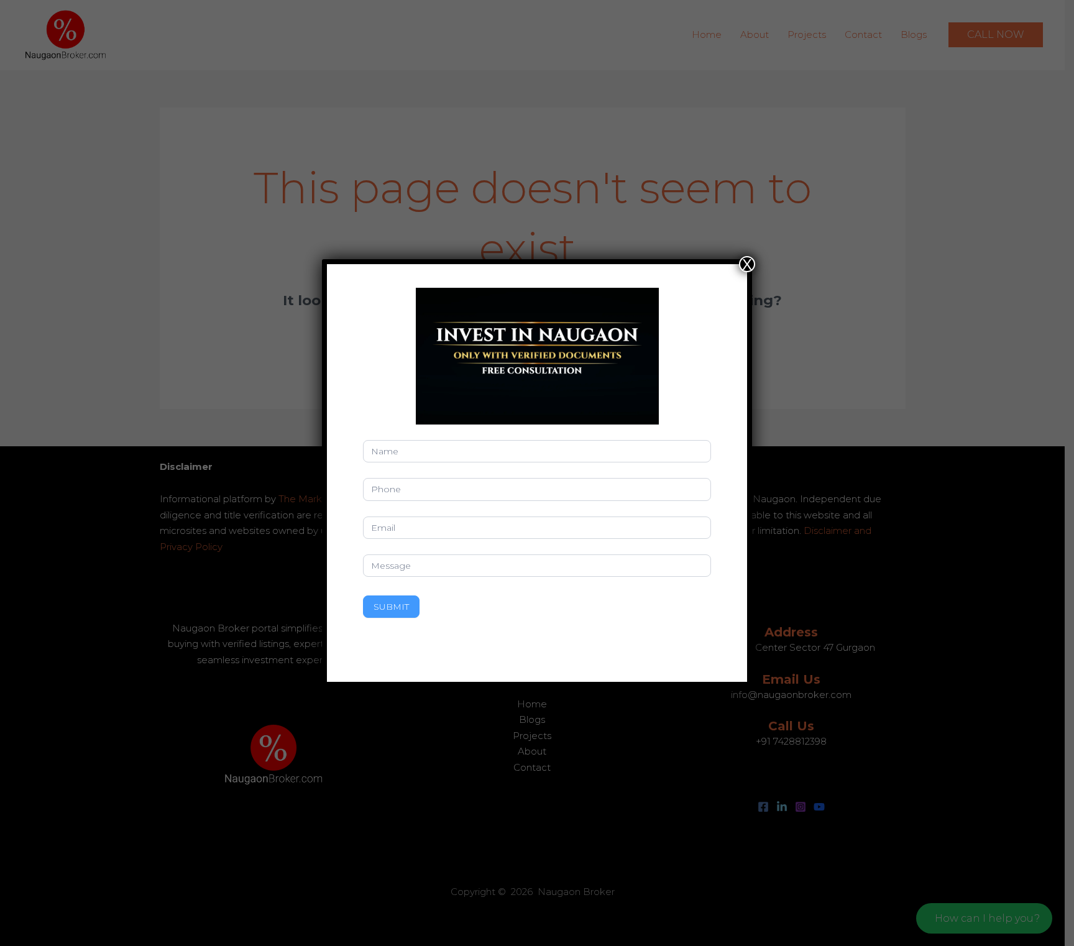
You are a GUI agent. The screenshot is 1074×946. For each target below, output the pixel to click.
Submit (391, 606)
